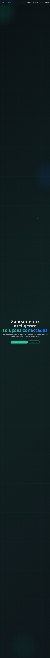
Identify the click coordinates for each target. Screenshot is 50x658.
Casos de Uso (35, 2)
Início (24, 2)
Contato (47, 2)
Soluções (29, 2)
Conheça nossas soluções (19, 342)
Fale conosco (34, 342)
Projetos (41, 2)
